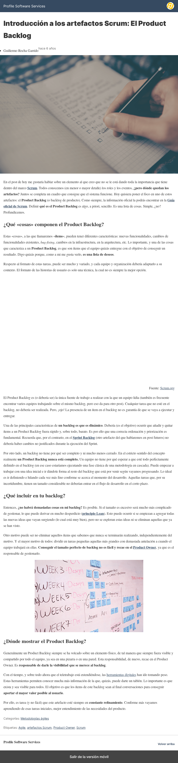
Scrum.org (167, 388)
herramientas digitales (121, 674)
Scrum (81, 727)
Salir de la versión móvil (89, 757)
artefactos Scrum (39, 727)
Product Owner (64, 727)
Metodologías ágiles (35, 718)
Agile (21, 727)
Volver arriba (166, 744)
